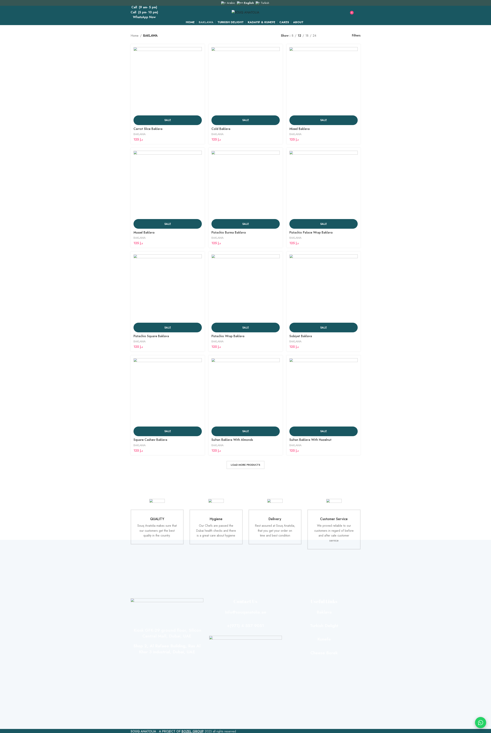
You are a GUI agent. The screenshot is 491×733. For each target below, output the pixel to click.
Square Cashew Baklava (150, 440)
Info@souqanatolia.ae (245, 612)
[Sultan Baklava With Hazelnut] (323, 392)
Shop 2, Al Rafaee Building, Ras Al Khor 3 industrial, (166, 649)
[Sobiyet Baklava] (323, 288)
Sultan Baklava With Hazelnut (310, 440)
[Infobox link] (157, 521)
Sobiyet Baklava (300, 336)
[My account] (359, 12)
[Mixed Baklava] (323, 81)
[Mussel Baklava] (168, 185)
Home (135, 35)
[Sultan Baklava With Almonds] (245, 392)
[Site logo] (245, 12)
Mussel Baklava (144, 232)
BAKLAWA (140, 134)
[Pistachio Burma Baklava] (245, 185)
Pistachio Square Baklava (151, 336)
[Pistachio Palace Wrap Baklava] (323, 185)
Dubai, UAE (179, 636)
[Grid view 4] (332, 35)
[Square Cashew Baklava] (168, 392)
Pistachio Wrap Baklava (227, 336)
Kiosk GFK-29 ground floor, (159, 630)
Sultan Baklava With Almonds (232, 440)
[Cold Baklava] (245, 81)
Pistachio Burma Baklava (228, 232)
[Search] (342, 12)
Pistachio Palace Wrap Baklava (311, 232)
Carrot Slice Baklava (148, 129)
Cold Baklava (220, 129)
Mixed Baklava (299, 129)
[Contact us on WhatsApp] (480, 722)
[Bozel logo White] (245, 644)
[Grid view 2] (325, 35)
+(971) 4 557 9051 (245, 625)
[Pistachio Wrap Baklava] (245, 288)
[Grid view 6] (340, 35)
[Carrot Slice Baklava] (168, 81)
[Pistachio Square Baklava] (168, 288)
